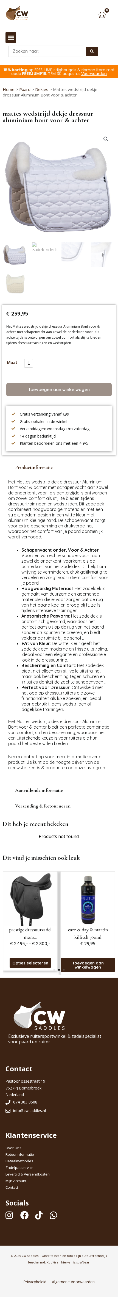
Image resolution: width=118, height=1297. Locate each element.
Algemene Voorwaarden (73, 1281)
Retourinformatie (19, 1154)
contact (29, 756)
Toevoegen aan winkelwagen (59, 389)
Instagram (96, 767)
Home (9, 89)
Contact (11, 1187)
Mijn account (15, 1180)
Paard (24, 89)
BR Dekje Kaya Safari (88, 930)
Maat (12, 362)
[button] (10, 37)
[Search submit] (92, 51)
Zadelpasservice (19, 1167)
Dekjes (41, 89)
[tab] (59, 467)
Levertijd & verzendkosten (27, 1174)
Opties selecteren (88, 961)
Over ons (13, 1147)
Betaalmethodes (19, 1161)
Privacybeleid (34, 1281)
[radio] (28, 363)
